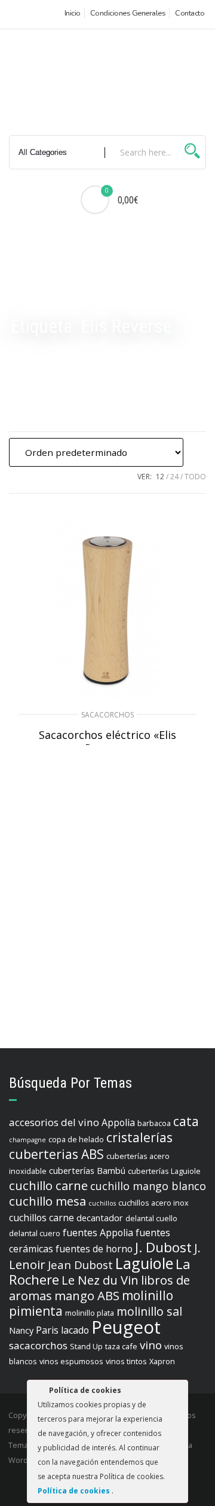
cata (186, 1121)
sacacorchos (38, 1345)
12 (160, 476)
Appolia (118, 1122)
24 (174, 476)
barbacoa (154, 1123)
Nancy (21, 1330)
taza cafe (121, 1346)
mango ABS (86, 1295)
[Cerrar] (178, 1392)
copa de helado (76, 1139)
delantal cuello (151, 1218)
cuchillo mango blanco (148, 1186)
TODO (195, 476)
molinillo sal (149, 1311)
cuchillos (102, 1203)
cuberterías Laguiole (164, 1171)
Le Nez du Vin (100, 1279)
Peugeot (126, 1327)
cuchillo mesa (47, 1200)
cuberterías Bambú (87, 1170)
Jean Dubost (80, 1265)
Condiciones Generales (128, 13)
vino (151, 1345)
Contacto (189, 13)
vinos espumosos (71, 1361)
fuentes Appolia (98, 1232)
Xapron (162, 1361)
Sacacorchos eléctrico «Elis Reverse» (107, 741)
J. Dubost (163, 1247)
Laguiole (144, 1263)
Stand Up (86, 1346)
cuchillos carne (41, 1217)
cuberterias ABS (56, 1154)
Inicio (72, 13)
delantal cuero (34, 1233)
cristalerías (139, 1137)
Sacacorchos (107, 715)
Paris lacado (62, 1330)
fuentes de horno (94, 1248)
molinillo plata (89, 1312)
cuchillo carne (48, 1185)
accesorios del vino (54, 1122)
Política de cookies (75, 1491)
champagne (27, 1140)
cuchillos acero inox (153, 1202)
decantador (99, 1218)
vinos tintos (126, 1361)
